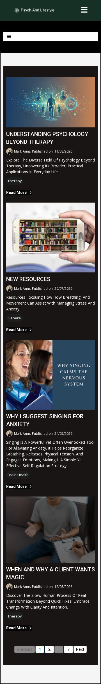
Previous (24, 649)
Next (80, 649)
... (59, 649)
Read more (16, 192)
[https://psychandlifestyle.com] (34, 10)
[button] (84, 10)
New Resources (28, 279)
